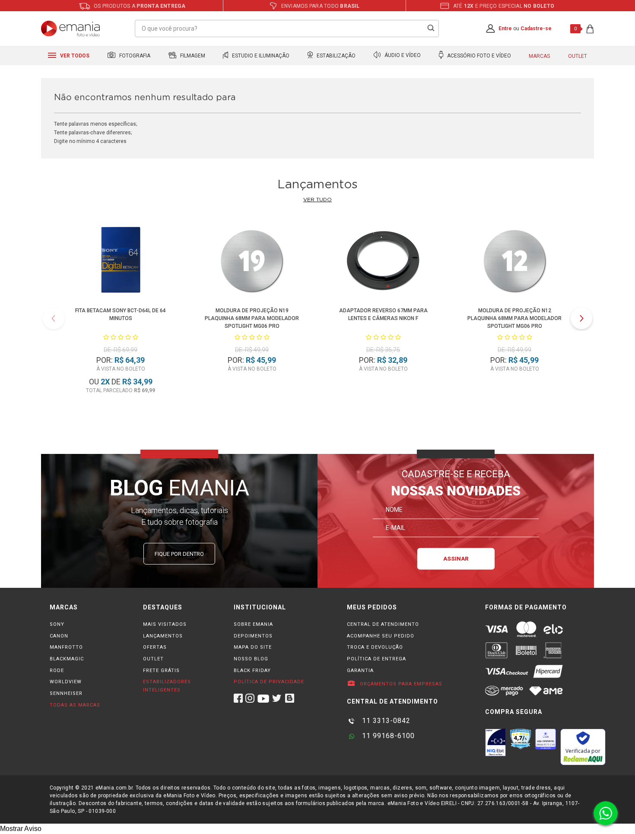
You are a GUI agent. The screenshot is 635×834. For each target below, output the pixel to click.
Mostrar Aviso (20, 828)
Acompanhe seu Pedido (380, 636)
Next (581, 318)
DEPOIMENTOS (253, 636)
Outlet (577, 56)
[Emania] (70, 28)
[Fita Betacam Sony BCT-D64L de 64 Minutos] (120, 262)
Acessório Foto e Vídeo (478, 56)
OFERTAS (155, 647)
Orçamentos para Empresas (400, 684)
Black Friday (252, 670)
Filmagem (192, 56)
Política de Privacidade (269, 682)
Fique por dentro (179, 554)
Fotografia (134, 56)
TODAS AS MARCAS (75, 705)
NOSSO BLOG (251, 659)
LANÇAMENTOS (163, 636)
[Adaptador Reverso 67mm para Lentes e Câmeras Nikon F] (383, 262)
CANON (59, 636)
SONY (57, 624)
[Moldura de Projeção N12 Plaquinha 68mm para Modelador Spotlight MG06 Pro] (514, 262)
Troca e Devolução (375, 647)
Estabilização (335, 56)
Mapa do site (253, 647)
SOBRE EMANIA (253, 624)
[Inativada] (495, 742)
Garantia (360, 670)
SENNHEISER (66, 693)
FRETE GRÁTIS (161, 670)
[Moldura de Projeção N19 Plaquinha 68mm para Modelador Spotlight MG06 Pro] (251, 262)
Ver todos (74, 56)
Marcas (539, 56)
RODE (57, 670)
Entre (505, 28)
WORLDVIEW (66, 682)
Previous (53, 318)
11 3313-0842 (385, 721)
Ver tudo (317, 199)
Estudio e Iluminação (260, 56)
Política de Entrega (376, 659)
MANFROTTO (66, 647)
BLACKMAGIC (67, 659)
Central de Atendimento (383, 624)
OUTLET (153, 659)
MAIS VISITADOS (165, 624)
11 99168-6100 (387, 736)
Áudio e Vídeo (402, 56)
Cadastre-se (536, 28)
